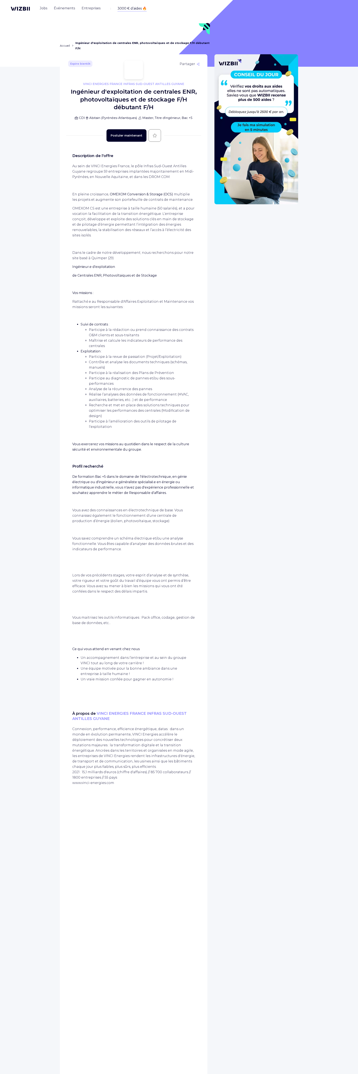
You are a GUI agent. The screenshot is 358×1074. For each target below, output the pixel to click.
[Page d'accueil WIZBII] (20, 8)
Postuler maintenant (126, 135)
